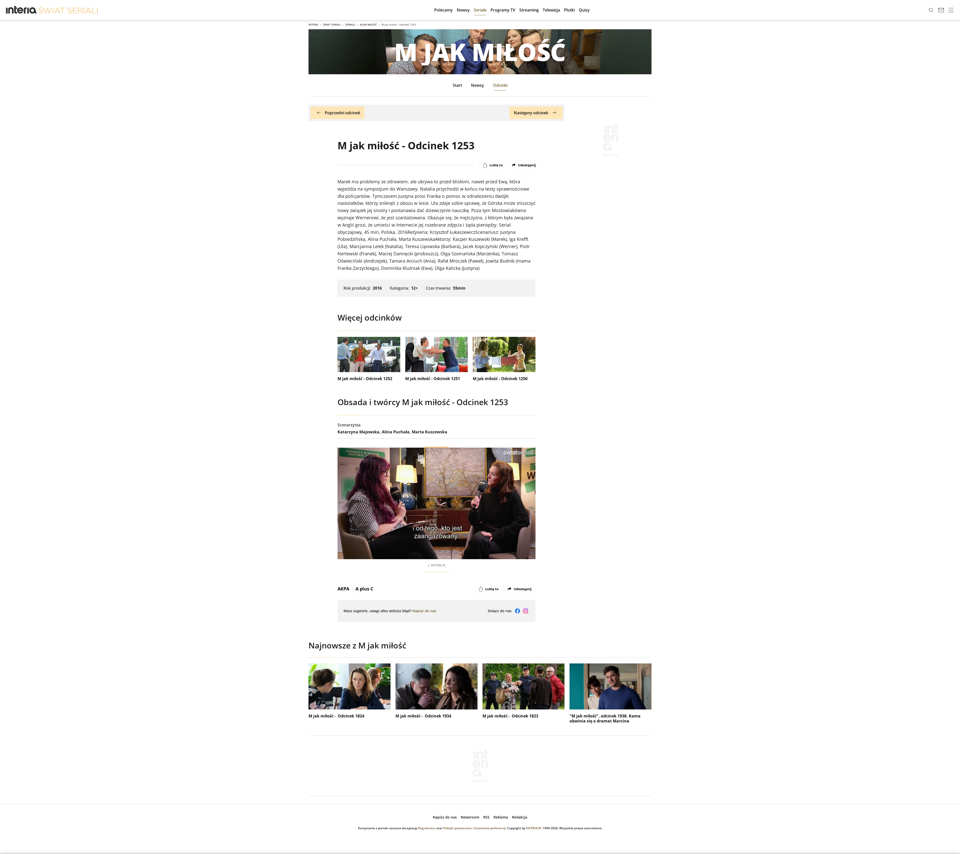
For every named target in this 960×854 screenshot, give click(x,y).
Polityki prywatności (457, 828)
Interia (313, 24)
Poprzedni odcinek (342, 113)
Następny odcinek (531, 113)
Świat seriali (331, 24)
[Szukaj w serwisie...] (931, 10)
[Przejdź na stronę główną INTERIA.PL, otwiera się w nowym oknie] (21, 10)
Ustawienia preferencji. (489, 828)
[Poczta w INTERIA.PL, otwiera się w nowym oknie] (941, 10)
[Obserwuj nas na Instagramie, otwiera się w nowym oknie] (526, 611)
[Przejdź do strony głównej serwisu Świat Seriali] (68, 10)
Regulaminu (427, 828)
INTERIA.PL (534, 828)
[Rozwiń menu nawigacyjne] (951, 10)
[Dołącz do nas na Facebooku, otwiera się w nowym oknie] (518, 611)
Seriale (350, 24)
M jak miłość (368, 24)
